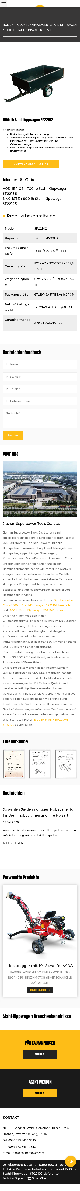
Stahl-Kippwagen (63, 25)
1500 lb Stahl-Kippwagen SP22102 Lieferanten (40, 610)
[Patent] (14, 764)
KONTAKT (40, 1054)
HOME (7, 25)
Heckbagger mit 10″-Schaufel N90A (40, 965)
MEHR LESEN (13, 843)
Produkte (21, 25)
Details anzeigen (39, 990)
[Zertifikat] (40, 764)
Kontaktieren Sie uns (31, 164)
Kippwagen (39, 25)
